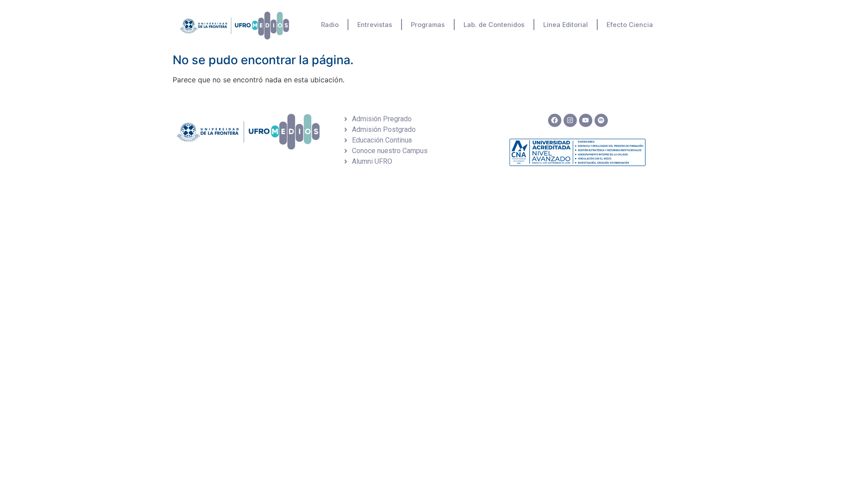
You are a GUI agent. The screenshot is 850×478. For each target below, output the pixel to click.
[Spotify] (601, 120)
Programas (428, 24)
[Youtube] (585, 120)
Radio (330, 24)
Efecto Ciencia (630, 24)
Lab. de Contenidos (494, 24)
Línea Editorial (565, 24)
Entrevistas (374, 24)
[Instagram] (570, 120)
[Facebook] (554, 120)
